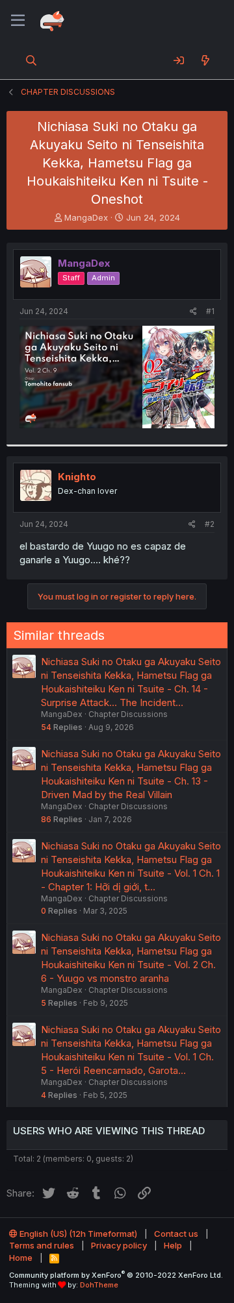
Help (173, 1245)
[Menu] (18, 21)
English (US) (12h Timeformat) (77, 1233)
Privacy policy (119, 1245)
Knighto (77, 476)
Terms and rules (41, 1245)
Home (20, 1257)
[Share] (193, 311)
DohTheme (99, 1284)
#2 (209, 524)
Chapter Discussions (128, 714)
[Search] (31, 60)
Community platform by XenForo (116, 1275)
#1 (210, 311)
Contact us (176, 1233)
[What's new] (205, 60)
